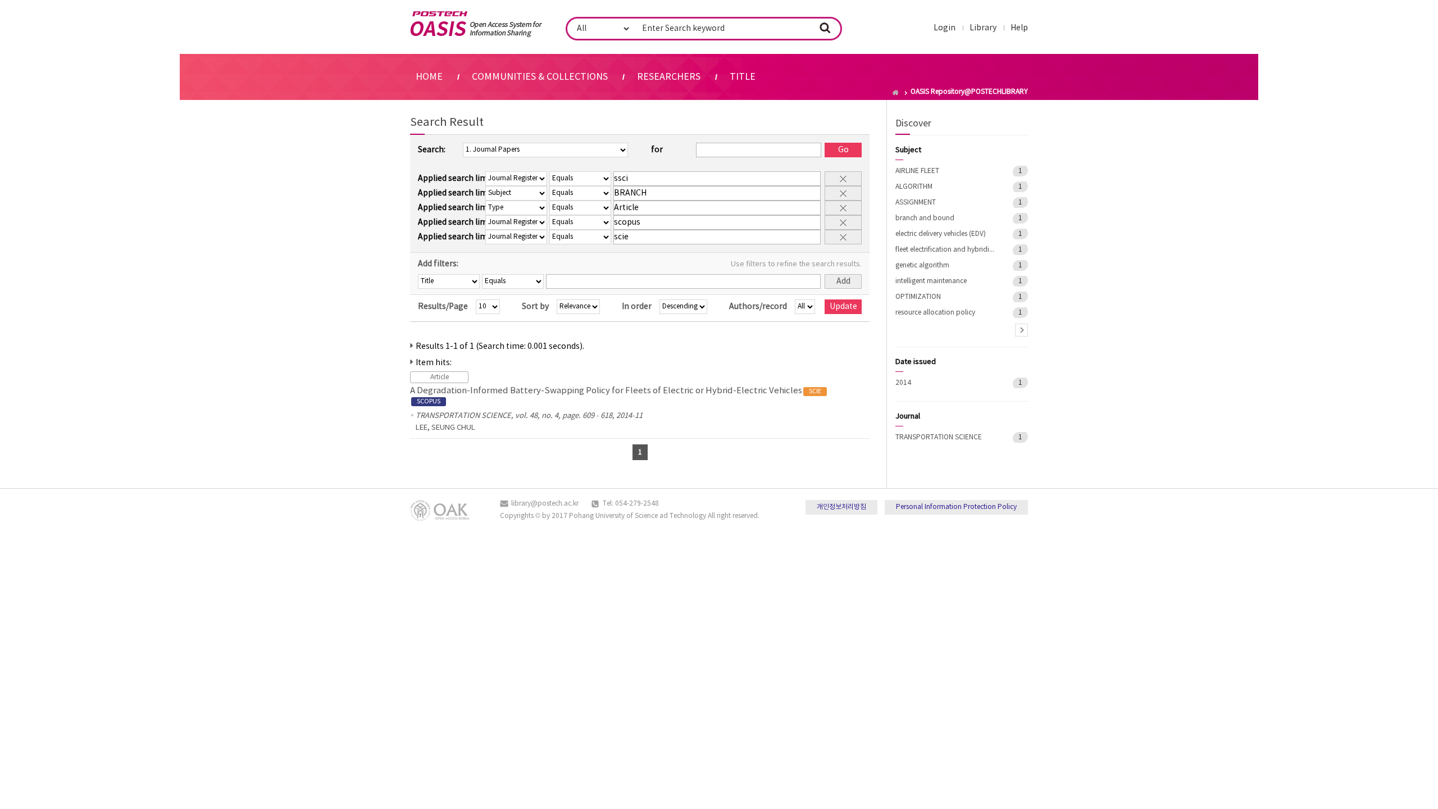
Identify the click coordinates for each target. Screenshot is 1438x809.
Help (1019, 28)
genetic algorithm (922, 265)
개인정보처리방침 (841, 507)
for (657, 150)
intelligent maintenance (931, 281)
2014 (903, 383)
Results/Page (443, 306)
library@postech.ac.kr (545, 503)
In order (637, 306)
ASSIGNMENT (915, 202)
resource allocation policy (935, 312)
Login (944, 28)
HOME (429, 77)
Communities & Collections (540, 77)
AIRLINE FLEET (917, 171)
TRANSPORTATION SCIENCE (938, 437)
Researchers (668, 77)
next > (1021, 330)
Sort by (535, 306)
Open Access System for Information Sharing (476, 24)
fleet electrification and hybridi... (944, 249)
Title (743, 77)
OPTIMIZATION (918, 297)
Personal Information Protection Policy (956, 507)
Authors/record (758, 306)
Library (983, 28)
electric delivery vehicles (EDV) (940, 234)
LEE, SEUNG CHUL (445, 428)
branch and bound (924, 218)
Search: (431, 150)
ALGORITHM (913, 186)
